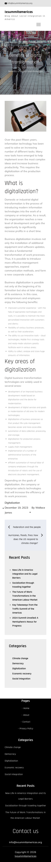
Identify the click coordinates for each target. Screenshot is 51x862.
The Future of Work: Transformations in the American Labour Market (25, 595)
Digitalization (12, 502)
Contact (26, 721)
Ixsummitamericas (19, 12)
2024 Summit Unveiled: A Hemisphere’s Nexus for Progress (25, 621)
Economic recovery (21, 673)
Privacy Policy (26, 728)
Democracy (18, 663)
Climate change (20, 658)
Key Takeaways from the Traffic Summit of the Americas (25, 608)
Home (26, 708)
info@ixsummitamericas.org (20, 3)
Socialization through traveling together (25, 805)
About (26, 715)
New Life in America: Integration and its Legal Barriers (24, 573)
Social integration (21, 678)
